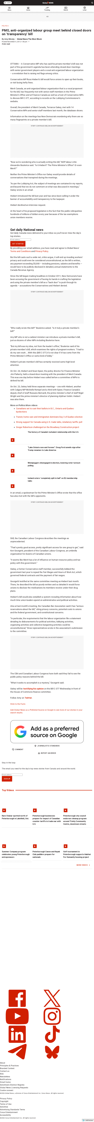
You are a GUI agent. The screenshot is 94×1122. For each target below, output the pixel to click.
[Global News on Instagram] (52, 1024)
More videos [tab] (31, 405)
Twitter (28, 698)
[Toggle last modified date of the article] (28, 42)
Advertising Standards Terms (12, 1109)
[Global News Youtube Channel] (17, 1024)
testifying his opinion (33, 688)
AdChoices (89, 1120)
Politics (5, 26)
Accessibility (5, 1115)
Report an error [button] (48, 753)
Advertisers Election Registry (12, 1085)
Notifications (5, 1079)
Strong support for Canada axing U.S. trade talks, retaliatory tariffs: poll (49, 422)
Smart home (5, 1082)
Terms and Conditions (20, 251)
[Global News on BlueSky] (52, 1060)
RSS (2, 1074)
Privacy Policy (41, 251)
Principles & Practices (9, 1066)
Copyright (4, 1101)
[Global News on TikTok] (52, 1042)
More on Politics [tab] (17, 405)
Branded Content (7, 1068)
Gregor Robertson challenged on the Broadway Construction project (47, 427)
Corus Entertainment (9, 1112)
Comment (19, 749)
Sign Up (7, 779)
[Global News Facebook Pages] (17, 1006)
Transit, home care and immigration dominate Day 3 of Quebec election (49, 417)
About (2, 1063)
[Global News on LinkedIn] (17, 1042)
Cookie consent (6, 1090)
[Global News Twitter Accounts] (52, 1006)
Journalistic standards (48, 746)
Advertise (4, 1107)
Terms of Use (5, 1104)
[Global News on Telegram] (17, 1060)
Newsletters (5, 1077)
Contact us (4, 1071)
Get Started (18, 244)
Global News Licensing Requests (14, 1088)
